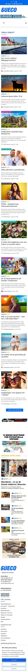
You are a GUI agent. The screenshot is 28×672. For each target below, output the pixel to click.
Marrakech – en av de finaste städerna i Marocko (13, 483)
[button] (25, 23)
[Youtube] (16, 2)
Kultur (3, 75)
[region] (14, 658)
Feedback (3, 640)
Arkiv (2, 621)
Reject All (14, 668)
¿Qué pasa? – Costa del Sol (8, 606)
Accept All (14, 660)
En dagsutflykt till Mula (18, 521)
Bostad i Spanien (5, 221)
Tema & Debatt (5, 37)
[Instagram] (14, 2)
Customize (14, 664)
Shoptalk (3, 617)
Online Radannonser (6, 604)
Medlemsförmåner (5, 610)
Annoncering (4, 631)
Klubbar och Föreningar (6, 615)
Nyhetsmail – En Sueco (6, 612)
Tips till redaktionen (5, 638)
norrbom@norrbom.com (7, 583)
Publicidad (3, 633)
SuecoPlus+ (4, 608)
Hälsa (3, 149)
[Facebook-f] (12, 2)
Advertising (3, 629)
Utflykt (10, 111)
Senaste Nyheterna (5, 619)
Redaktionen (4, 635)
